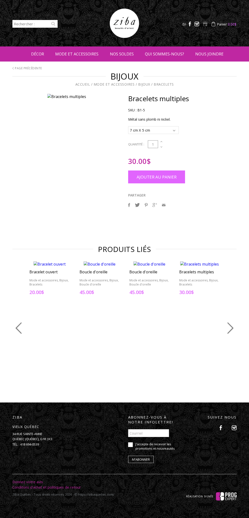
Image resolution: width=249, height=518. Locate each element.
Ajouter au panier (157, 177)
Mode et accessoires (76, 54)
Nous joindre (209, 54)
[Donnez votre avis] (206, 24)
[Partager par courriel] (163, 205)
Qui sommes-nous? (164, 54)
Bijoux (144, 84)
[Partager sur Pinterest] (146, 205)
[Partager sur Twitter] (137, 205)
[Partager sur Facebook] (129, 205)
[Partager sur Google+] (154, 205)
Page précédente (28, 68)
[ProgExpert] (226, 496)
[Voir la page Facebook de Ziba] (190, 24)
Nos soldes (122, 54)
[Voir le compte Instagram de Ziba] (197, 24)
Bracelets (164, 84)
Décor (37, 54)
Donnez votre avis (27, 481)
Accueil (82, 84)
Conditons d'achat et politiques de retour (46, 487)
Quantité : (136, 144)
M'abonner (141, 459)
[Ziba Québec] (124, 36)
